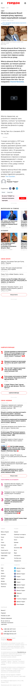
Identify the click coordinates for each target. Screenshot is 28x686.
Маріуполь (4, 584)
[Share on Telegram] (17, 188)
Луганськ (3, 586)
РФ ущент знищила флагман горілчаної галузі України (11, 268)
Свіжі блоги (5, 259)
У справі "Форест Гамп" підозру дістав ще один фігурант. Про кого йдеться (14, 386)
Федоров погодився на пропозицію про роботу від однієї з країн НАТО (15, 361)
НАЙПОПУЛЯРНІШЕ (7, 347)
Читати (22, 198)
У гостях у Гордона (19, 537)
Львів (2, 570)
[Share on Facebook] (10, 188)
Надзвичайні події (6, 553)
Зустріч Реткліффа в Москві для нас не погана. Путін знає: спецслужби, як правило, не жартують (14, 280)
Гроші (2, 537)
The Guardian (10, 176)
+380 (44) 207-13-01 (10, 629)
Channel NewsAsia (17, 82)
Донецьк (3, 576)
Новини (3, 528)
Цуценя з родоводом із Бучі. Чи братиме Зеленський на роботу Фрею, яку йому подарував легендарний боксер (14, 511)
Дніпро (3, 581)
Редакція (3, 613)
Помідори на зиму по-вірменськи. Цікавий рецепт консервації (14, 492)
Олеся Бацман (20, 587)
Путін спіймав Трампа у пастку (12, 274)
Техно (2, 547)
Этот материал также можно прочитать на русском (14, 23)
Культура (3, 545)
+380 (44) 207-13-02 (10, 631)
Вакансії (3, 610)
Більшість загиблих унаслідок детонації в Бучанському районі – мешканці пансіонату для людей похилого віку (13, 413)
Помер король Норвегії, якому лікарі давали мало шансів (15, 519)
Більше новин (14, 475)
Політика (3, 534)
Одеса (2, 573)
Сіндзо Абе (9, 192)
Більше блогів (14, 294)
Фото (15, 550)
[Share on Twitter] (13, 188)
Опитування (17, 555)
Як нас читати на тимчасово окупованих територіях (7, 622)
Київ (2, 568)
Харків (2, 578)
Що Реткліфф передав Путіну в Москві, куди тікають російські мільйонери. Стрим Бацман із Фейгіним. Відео (13, 449)
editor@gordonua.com (10, 633)
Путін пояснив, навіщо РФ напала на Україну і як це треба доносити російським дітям (13, 456)
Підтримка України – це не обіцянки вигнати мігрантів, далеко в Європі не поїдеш (12, 288)
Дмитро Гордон (21, 568)
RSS (18, 596)
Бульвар (4, 230)
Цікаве (2, 558)
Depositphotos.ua (21, 652)
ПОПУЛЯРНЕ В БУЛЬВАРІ (10, 479)
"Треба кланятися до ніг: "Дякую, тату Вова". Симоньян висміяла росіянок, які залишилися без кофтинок (14, 501)
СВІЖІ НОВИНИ (6, 400)
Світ (7, 7)
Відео (15, 553)
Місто (2, 564)
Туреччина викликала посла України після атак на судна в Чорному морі (13, 427)
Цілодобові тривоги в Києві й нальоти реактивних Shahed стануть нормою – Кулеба (12, 440)
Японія (3, 192)
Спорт (2, 542)
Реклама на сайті (5, 615)
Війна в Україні (5, 531)
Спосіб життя (4, 550)
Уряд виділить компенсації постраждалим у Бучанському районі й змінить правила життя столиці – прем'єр (14, 421)
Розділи (16, 528)
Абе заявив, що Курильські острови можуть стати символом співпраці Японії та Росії (9, 223)
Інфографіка (4, 555)
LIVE (15, 545)
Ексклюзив (17, 547)
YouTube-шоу (17, 558)
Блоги (15, 539)
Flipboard (19, 593)
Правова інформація (6, 618)
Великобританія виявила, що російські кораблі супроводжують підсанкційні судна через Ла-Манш (14, 463)
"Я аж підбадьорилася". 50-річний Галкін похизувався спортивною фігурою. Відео (8, 245)
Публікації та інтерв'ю (20, 534)
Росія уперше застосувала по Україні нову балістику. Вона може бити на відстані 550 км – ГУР (15, 378)
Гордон (3, 7)
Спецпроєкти (17, 560)
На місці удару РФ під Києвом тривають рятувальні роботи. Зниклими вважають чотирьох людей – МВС (13, 433)
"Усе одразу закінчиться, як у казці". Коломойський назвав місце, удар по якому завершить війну (12, 470)
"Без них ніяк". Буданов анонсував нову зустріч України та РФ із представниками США (14, 369)
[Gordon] (13, 3)
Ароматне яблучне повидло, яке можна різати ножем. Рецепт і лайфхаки (13, 485)
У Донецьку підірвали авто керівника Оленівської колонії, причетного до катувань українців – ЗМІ (12, 406)
